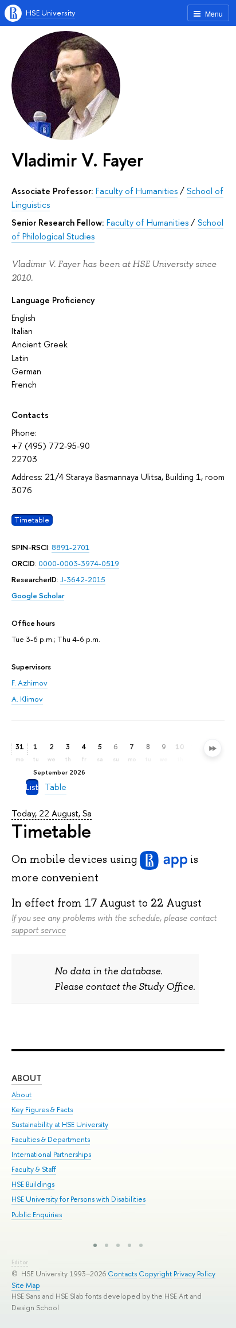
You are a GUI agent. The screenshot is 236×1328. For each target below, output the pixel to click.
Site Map (25, 1285)
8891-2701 (70, 547)
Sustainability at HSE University (59, 1124)
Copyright (155, 1274)
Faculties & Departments (50, 1139)
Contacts (122, 1274)
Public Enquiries (36, 1214)
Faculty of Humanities (137, 191)
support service (38, 929)
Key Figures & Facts (42, 1109)
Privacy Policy (194, 1274)
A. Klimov (27, 699)
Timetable (31, 519)
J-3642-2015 (82, 579)
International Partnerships (51, 1154)
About (26, 1078)
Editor (19, 1262)
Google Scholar (37, 595)
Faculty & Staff (33, 1169)
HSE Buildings (32, 1184)
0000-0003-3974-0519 (78, 563)
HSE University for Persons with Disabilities (78, 1199)
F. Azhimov (29, 682)
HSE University (50, 12)
